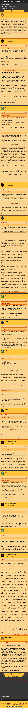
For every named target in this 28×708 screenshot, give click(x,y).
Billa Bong (4, 8)
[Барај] (26, 1)
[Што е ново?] (23, 1)
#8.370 (25, 642)
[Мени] (2, 1)
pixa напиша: (4, 48)
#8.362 (25, 326)
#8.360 (25, 222)
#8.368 (25, 535)
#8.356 (25, 19)
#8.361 (25, 300)
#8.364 (25, 414)
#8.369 (25, 559)
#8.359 (25, 189)
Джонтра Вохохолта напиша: (8, 70)
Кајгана (3, 699)
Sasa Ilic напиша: (5, 115)
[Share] (23, 19)
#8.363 (25, 355)
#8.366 (25, 477)
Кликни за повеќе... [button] (14, 144)
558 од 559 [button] (15, 11)
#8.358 (25, 112)
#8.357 (25, 45)
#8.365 (25, 446)
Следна (21, 11)
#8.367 (25, 509)
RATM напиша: (5, 133)
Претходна (8, 11)
